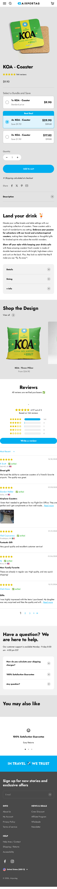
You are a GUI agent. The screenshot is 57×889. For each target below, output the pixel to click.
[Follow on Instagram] (12, 861)
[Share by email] (26, 185)
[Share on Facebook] (11, 185)
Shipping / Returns (11, 846)
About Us (7, 811)
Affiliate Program (38, 816)
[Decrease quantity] (6, 157)
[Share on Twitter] (16, 185)
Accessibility (8, 851)
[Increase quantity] (17, 157)
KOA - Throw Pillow (24, 367)
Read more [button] (49, 505)
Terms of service (10, 826)
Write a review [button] (29, 440)
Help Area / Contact (11, 841)
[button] (9, 74)
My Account (8, 816)
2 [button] (25, 613)
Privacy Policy (9, 821)
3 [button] (29, 613)
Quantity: (7, 151)
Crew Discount (37, 811)
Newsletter (35, 826)
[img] (6, 459)
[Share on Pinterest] (21, 185)
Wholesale (35, 821)
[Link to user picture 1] (7, 516)
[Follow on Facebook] (5, 861)
